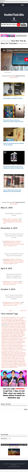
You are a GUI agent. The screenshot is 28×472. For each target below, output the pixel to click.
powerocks (7, 355)
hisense (8, 338)
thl (2, 364)
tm (3, 364)
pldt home (17, 354)
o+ (19, 351)
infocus (16, 341)
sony (2, 361)
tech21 (15, 305)
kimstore (20, 344)
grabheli (12, 336)
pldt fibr (13, 354)
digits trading (19, 330)
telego (20, 363)
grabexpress (7, 336)
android (10, 322)
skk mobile (14, 360)
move (15, 349)
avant (16, 323)
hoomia (20, 338)
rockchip (12, 358)
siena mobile (8, 360)
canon (19, 326)
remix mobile (7, 358)
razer (17, 357)
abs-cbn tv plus (12, 319)
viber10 (21, 364)
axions (19, 323)
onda (8, 352)
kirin (7, 345)
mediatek (10, 348)
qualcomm (10, 357)
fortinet (3, 335)
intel (24, 341)
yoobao (3, 367)
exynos (7, 333)
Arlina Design (16, 466)
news (6, 263)
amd (2, 322)
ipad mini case (18, 303)
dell (5, 330)
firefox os (22, 333)
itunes (8, 342)
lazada (19, 345)
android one (15, 322)
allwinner (23, 320)
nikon (8, 351)
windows (21, 366)
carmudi (23, 326)
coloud (20, 329)
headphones (10, 222)
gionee (20, 335)
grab (2, 336)
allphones (18, 320)
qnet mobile (4, 357)
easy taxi (18, 332)
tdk (4, 363)
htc (18, 339)
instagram (20, 341)
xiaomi (24, 366)
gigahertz (16, 335)
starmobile (13, 361)
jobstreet (15, 342)
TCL (16, 317)
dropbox (11, 332)
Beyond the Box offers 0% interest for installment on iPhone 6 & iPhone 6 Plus (13, 167)
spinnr (5, 361)
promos (11, 284)
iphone (13, 244)
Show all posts (14, 77)
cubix (2, 330)
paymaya (22, 352)
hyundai (3, 341)
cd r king (3, 327)
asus (6, 323)
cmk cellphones (15, 329)
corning (24, 329)
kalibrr (18, 342)
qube (14, 357)
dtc (14, 332)
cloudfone (3, 329)
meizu (14, 348)
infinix (12, 341)
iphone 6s (18, 244)
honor (16, 338)
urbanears (16, 364)
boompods (22, 325)
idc (8, 341)
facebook (11, 333)
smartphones (10, 245)
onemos (12, 352)
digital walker (14, 220)
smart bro (22, 360)
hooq (8, 339)
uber (13, 364)
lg (13, 346)
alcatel (13, 320)
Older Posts (23, 310)
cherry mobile (9, 327)
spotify (9, 361)
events (15, 262)
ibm (6, 341)
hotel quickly (13, 339)
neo (2, 351)
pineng (9, 354)
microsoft (3, 349)
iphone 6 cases (7, 305)
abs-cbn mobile (5, 319)
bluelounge (17, 325)
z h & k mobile (9, 367)
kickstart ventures (13, 344)
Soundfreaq (12, 317)
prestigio (12, 355)
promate (20, 355)
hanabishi (3, 338)
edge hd (22, 332)
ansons (20, 322)
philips (5, 354)
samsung (22, 358)
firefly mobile (17, 333)
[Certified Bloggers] (14, 446)
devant (7, 330)
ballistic (23, 323)
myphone (24, 349)
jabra (11, 342)
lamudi (16, 345)
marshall (16, 222)
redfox (20, 357)
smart (18, 360)
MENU (22, 5)
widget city (15, 366)
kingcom (3, 345)
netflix (5, 351)
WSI (18, 317)
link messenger (19, 346)
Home (10, 310)
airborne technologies (6, 320)
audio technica (11, 323)
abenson (24, 317)
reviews (20, 222)
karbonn (23, 342)
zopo (14, 367)
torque (6, 364)
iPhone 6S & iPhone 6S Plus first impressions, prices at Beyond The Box (13, 120)
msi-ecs (19, 349)
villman (24, 364)
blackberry (11, 325)
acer (18, 319)
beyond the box (8, 83)
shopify (3, 360)
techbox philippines (13, 363)
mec (7, 348)
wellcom (3, 366)
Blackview (6, 317)
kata (2, 344)
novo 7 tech (15, 351)
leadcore (23, 345)
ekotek (3, 333)
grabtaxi (21, 336)
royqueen (17, 358)
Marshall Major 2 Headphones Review (12, 98)
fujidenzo (7, 335)
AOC (2, 317)
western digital (9, 366)
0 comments (14, 219)
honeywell (12, 338)
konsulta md (11, 345)
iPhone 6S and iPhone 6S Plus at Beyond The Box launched (13, 144)
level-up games (8, 346)
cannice (16, 326)
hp (16, 339)
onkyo (15, 352)
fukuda (11, 335)
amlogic (6, 322)
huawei (21, 339)
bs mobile (11, 326)
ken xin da (6, 344)
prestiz (16, 355)
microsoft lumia (10, 349)
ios (10, 244)
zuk (16, 367)
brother (7, 326)
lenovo (3, 346)
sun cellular (19, 361)
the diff (23, 363)
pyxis (24, 355)
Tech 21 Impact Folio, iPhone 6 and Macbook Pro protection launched (12, 190)
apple (6, 105)
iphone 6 (16, 283)
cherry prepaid (16, 327)
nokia (11, 351)
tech (4, 223)
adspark (21, 319)
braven (3, 326)
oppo (18, 352)
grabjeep (16, 336)
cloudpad (9, 329)
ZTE (20, 317)
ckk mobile (22, 327)
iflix (10, 341)
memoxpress (19, 348)
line (14, 346)
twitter (9, 364)
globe (23, 335)
